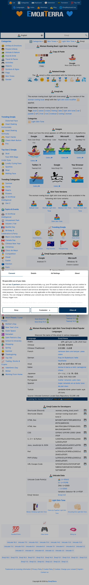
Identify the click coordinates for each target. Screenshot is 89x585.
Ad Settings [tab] (55, 273)
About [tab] (77, 273)
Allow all (73, 310)
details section (76, 303)
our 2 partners (14, 284)
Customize (43, 310)
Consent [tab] (12, 273)
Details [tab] (33, 273)
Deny (16, 310)
